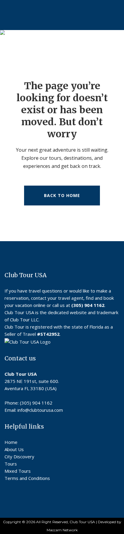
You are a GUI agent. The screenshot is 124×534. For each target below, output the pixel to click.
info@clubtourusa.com (40, 410)
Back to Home (62, 195)
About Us (14, 449)
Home (11, 442)
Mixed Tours (18, 471)
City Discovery (19, 457)
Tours (11, 464)
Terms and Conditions (27, 478)
